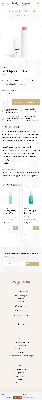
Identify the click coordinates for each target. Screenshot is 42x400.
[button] (21, 64)
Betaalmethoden (21, 349)
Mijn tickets (21, 373)
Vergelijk (21, 379)
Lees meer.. (21, 84)
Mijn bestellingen (21, 369)
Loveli (4, 67)
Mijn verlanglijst (21, 376)
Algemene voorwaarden (21, 342)
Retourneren (21, 352)
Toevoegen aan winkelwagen (26, 102)
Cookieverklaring (21, 345)
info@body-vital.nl (22, 315)
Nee (20, 397)
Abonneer (33, 264)
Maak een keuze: (9, 90)
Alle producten (21, 383)
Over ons (21, 339)
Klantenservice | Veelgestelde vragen (21, 356)
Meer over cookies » (29, 397)
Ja (15, 397)
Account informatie (21, 366)
